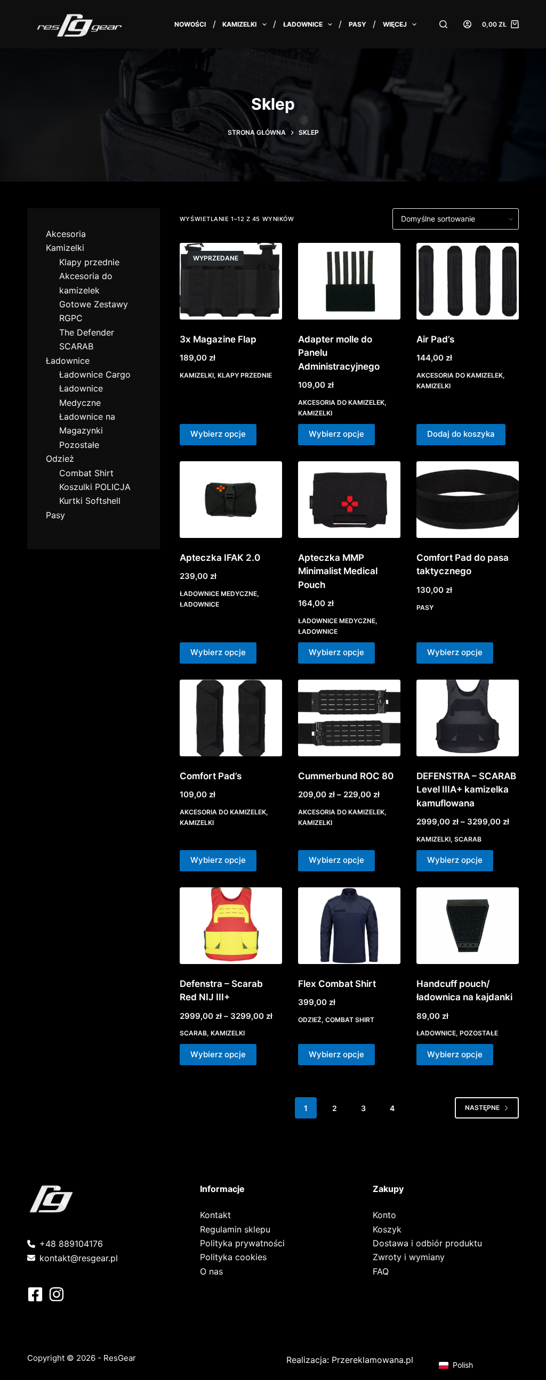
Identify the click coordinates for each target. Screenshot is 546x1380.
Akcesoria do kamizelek (341, 402)
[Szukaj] (443, 24)
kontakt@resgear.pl (78, 1258)
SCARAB (467, 839)
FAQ (381, 1271)
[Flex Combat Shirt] (349, 925)
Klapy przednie (245, 375)
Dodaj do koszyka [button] (461, 434)
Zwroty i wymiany (409, 1257)
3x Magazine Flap (218, 339)
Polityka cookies (233, 1257)
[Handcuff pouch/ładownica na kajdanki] (467, 925)
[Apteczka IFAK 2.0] (231, 499)
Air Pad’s (435, 339)
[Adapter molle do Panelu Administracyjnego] (349, 281)
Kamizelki (239, 24)
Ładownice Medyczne (218, 594)
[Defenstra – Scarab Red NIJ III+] (231, 925)
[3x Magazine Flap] (231, 281)
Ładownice (303, 24)
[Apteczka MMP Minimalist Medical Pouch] (349, 499)
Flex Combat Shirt (337, 983)
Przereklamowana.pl (372, 1359)
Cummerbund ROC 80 (346, 776)
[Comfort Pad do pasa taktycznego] (467, 499)
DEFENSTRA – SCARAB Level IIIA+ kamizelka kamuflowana (466, 790)
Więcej (395, 24)
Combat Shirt (349, 1020)
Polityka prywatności (242, 1243)
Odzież (310, 1020)
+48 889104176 (71, 1243)
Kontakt (215, 1215)
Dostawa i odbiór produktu (427, 1243)
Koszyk (387, 1229)
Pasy (357, 24)
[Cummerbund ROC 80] (349, 718)
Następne (482, 1108)
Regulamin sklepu (235, 1229)
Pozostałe (479, 1033)
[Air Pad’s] (467, 281)
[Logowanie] (467, 24)
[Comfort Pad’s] (231, 718)
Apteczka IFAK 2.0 (220, 557)
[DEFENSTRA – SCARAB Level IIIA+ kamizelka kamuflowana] (467, 718)
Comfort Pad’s (211, 776)
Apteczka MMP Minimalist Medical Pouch (338, 571)
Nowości (190, 24)
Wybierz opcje (218, 434)
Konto (384, 1215)
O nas (211, 1271)
